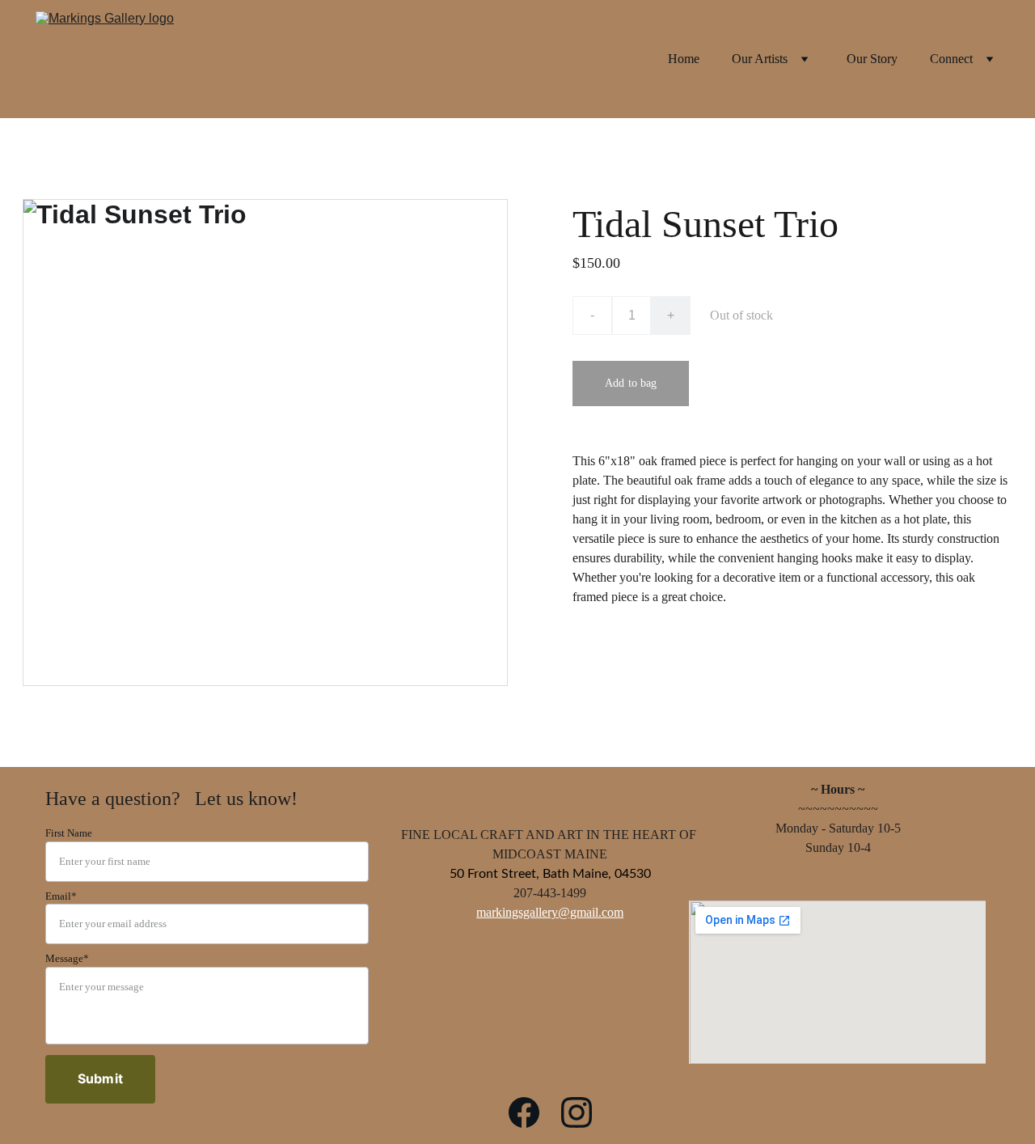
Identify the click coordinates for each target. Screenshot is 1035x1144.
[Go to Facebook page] (524, 1112)
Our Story (872, 59)
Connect (951, 59)
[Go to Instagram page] (576, 1112)
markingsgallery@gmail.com (549, 912)
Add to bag (631, 383)
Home (683, 59)
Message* (67, 958)
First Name (68, 833)
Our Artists (760, 59)
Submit (100, 1078)
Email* (61, 896)
